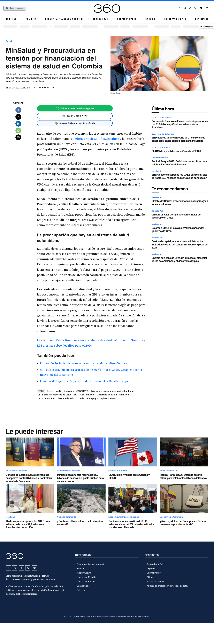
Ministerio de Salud (107, 394)
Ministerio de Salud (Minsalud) (96, 139)
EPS (76, 394)
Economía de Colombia (163, 134)
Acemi (50, 390)
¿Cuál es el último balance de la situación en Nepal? (80, 522)
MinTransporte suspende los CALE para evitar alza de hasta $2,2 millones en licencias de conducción (179, 176)
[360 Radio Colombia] (107, 8)
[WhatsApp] (18, 130)
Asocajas (69, 390)
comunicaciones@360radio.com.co (32, 576)
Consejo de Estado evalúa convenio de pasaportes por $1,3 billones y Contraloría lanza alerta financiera (180, 124)
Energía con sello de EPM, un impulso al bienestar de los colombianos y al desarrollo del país (179, 259)
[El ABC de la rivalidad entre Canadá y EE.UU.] (132, 452)
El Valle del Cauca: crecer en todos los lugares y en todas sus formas (180, 202)
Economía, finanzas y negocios (123, 516)
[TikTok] (190, 8)
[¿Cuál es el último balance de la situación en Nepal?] (81, 498)
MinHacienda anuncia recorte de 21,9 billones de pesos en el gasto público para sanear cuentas (178, 139)
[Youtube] (201, 8)
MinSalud (124, 394)
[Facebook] (179, 8)
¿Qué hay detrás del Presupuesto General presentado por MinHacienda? (183, 522)
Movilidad (156, 171)
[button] (207, 8)
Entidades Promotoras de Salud (54, 394)
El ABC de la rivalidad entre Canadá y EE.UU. (176, 151)
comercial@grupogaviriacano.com (38, 579)
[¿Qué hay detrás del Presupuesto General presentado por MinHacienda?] (184, 498)
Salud (9, 41)
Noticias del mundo (161, 147)
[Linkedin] (18, 124)
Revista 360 (157, 197)
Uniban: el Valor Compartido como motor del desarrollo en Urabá (176, 216)
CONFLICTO (82, 390)
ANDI (58, 390)
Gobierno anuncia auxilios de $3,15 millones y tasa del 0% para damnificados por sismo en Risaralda (131, 524)
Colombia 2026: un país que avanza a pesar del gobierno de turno (178, 229)
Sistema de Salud (66, 398)
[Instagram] (184, 8)
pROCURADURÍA (46, 398)
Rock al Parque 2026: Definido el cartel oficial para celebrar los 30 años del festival (179, 162)
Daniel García (46, 87)
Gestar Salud (87, 394)
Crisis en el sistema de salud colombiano (112, 390)
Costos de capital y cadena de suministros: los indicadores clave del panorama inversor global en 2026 (179, 244)
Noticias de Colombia (162, 117)
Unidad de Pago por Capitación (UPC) (97, 398)
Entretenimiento (160, 157)
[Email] (18, 137)
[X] (195, 8)
